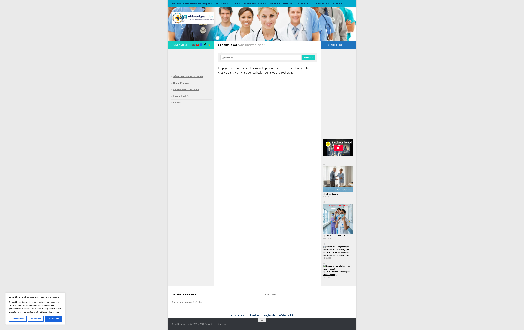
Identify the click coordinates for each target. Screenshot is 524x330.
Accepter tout (53, 319)
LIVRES (337, 3)
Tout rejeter (36, 319)
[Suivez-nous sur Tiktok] (205, 44)
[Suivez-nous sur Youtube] (197, 44)
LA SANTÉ (302, 3)
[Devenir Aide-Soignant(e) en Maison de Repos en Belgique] (338, 247)
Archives (271, 294)
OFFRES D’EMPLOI (281, 3)
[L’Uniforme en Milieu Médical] (338, 218)
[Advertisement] (191, 60)
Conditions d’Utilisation (245, 315)
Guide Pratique (181, 83)
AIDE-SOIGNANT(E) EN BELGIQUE (190, 3)
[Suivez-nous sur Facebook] (201, 44)
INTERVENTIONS (254, 3)
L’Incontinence (332, 194)
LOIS (235, 3)
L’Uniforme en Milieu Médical (338, 236)
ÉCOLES (221, 3)
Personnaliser (18, 319)
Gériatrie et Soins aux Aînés (188, 76)
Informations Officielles (186, 89)
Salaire (177, 102)
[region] (35, 309)
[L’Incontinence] (338, 178)
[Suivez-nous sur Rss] (208, 44)
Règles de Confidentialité (278, 315)
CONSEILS (321, 3)
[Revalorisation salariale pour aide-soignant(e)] (338, 266)
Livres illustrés (181, 96)
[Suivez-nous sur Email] (193, 44)
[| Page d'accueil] (193, 18)
